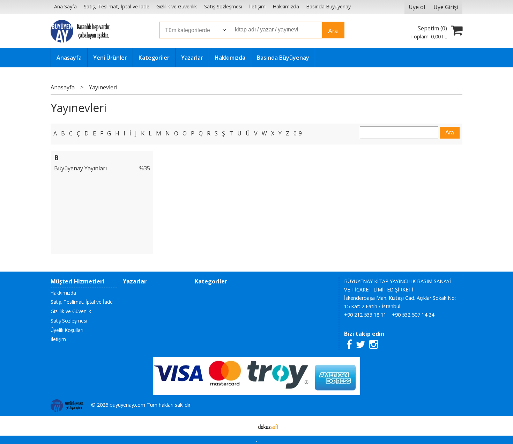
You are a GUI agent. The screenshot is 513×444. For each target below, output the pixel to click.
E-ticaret (245, 426)
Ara (333, 31)
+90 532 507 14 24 (413, 314)
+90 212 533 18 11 (365, 314)
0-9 (297, 133)
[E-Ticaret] (268, 426)
